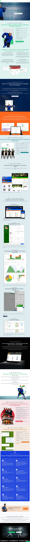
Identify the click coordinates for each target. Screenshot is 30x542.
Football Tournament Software (5, 521)
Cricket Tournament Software (21, 520)
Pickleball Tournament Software (21, 521)
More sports (27, 521)
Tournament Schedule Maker (13, 520)
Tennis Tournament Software (12, 521)
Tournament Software (6, 520)
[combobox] (21, 1)
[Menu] (29, 1)
